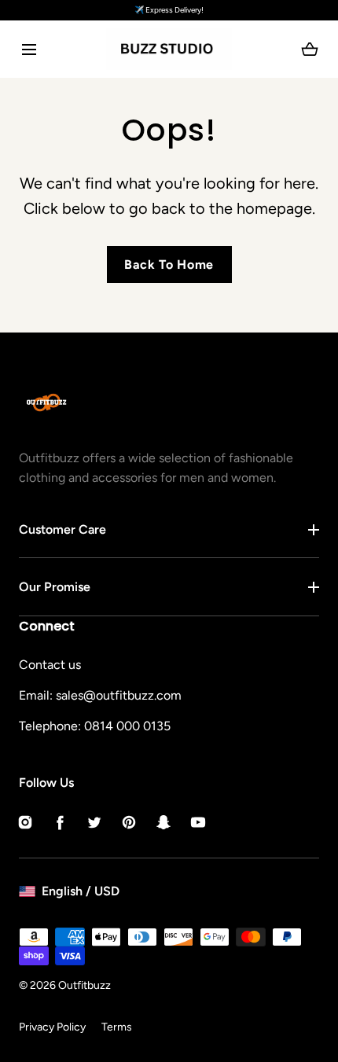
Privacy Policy (52, 1027)
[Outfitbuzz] (169, 49)
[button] (29, 49)
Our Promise (54, 586)
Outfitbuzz (84, 985)
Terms (116, 1027)
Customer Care (62, 529)
